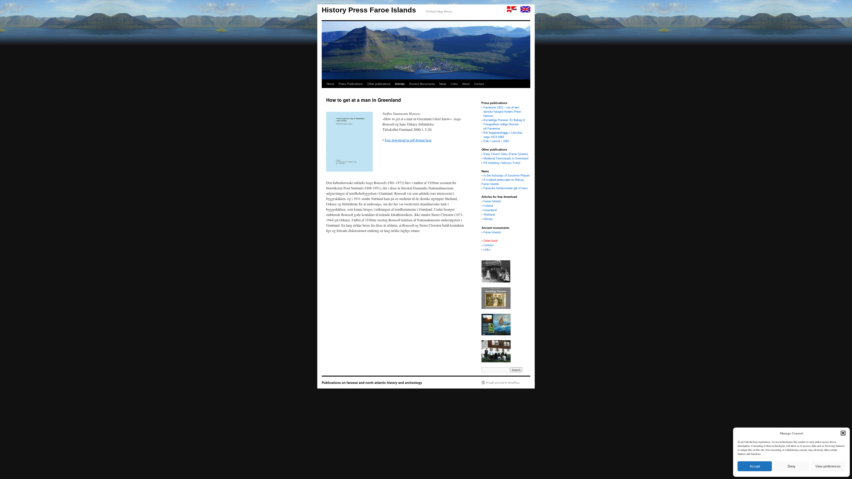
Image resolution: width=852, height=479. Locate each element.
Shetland (489, 214)
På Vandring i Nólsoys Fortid (501, 163)
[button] (843, 433)
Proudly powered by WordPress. (503, 382)
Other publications (378, 84)
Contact (479, 84)
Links (454, 84)
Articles (400, 84)
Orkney (488, 219)
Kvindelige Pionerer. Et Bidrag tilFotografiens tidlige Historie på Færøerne (503, 124)
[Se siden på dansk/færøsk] (512, 11)
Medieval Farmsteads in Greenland (505, 158)
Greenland (490, 210)
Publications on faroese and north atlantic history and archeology (372, 382)
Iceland (488, 205)
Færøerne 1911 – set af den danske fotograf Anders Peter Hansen (501, 112)
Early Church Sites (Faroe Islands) (505, 154)
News (442, 84)
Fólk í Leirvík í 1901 (496, 141)
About (466, 84)
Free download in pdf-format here (408, 140)
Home (330, 84)
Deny (791, 466)
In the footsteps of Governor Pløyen (506, 175)
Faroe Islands (492, 201)
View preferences (828, 466)
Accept (755, 466)
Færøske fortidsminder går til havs (505, 188)
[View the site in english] (525, 11)
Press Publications (351, 84)
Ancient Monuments (422, 84)
